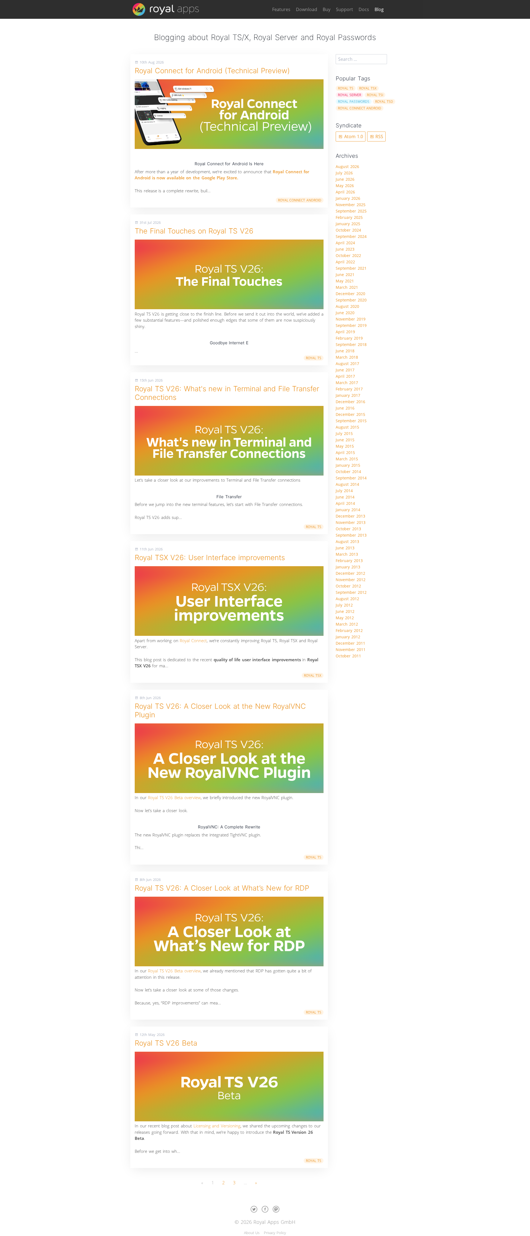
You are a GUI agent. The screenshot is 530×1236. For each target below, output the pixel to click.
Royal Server (349, 95)
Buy (326, 9)
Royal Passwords (353, 101)
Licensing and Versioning (217, 1126)
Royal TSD (384, 101)
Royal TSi (375, 95)
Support (344, 9)
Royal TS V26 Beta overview (174, 797)
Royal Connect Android (299, 200)
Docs (364, 9)
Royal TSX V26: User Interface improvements (210, 557)
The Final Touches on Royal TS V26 (194, 231)
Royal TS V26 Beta (166, 1043)
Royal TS (313, 358)
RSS (378, 136)
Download (306, 9)
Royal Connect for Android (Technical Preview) (212, 70)
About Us (251, 1232)
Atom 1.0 (353, 136)
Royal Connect (193, 640)
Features (281, 9)
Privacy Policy (275, 1232)
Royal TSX (312, 675)
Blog (379, 9)
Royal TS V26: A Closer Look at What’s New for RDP (222, 888)
